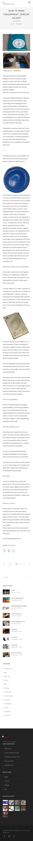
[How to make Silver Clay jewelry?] (11, 802)
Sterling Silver (8, 704)
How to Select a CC (16, 614)
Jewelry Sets (8, 668)
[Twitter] (9, 550)
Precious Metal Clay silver (12, 753)
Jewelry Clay (7, 692)
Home (12, 24)
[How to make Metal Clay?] (5, 814)
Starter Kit (7, 715)
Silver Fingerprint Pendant (19, 606)
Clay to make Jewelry (17, 598)
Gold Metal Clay (9, 765)
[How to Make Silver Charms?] (23, 802)
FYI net (13, 590)
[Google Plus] (13, 550)
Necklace (6, 688)
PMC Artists (8, 748)
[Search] (28, 577)
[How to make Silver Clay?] (17, 802)
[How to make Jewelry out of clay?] (5, 802)
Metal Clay (7, 700)
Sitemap (7, 785)
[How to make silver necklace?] (17, 808)
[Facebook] (4, 550)
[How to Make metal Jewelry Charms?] (5, 808)
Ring (5, 684)
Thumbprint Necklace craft (12, 757)
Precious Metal (8, 696)
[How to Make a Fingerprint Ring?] (11, 808)
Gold (5, 672)
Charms (6, 680)
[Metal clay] (8, 3)
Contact (7, 781)
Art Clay (6, 707)
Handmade (19, 24)
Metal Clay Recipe (16, 653)
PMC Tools (14, 637)
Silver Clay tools (9, 761)
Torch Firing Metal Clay (18, 621)
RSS (6, 789)
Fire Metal (14, 629)
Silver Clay (7, 676)
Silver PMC (14, 645)
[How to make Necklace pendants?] (23, 808)
